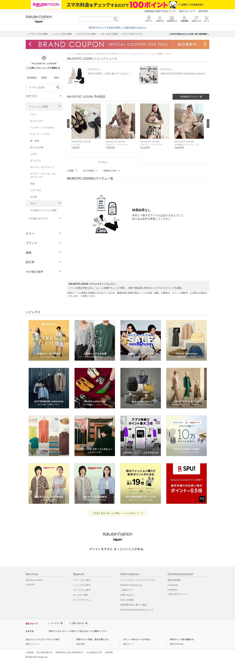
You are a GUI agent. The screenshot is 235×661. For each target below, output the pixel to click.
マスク (33, 203)
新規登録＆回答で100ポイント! (160, 11)
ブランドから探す (82, 580)
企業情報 (30, 652)
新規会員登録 (174, 580)
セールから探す (80, 594)
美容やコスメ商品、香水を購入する (92, 639)
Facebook (173, 585)
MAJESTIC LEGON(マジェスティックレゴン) (119, 53)
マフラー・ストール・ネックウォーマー (43, 175)
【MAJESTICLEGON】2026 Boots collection (182, 73)
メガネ (33, 153)
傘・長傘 (34, 140)
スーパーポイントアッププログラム (138, 580)
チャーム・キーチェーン (42, 167)
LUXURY (30, 584)
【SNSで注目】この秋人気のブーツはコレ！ (109, 73)
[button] (87, 129)
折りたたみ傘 (36, 147)
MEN (44, 77)
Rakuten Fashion (85, 53)
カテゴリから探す (82, 590)
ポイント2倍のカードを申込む (137, 639)
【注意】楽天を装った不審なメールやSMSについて (117, 513)
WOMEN (32, 77)
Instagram (173, 589)
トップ (70, 53)
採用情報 (109, 652)
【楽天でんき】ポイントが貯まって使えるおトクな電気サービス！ (78, 631)
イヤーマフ (35, 190)
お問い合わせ (126, 594)
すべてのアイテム (82, 599)
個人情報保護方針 (45, 652)
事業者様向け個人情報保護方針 (69, 652)
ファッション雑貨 (38, 106)
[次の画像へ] (208, 123)
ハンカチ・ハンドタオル (42, 127)
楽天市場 (203, 11)
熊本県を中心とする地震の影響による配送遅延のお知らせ (117, 27)
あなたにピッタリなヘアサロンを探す (43, 639)
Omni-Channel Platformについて (136, 609)
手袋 (32, 183)
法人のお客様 (126, 599)
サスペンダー (36, 120)
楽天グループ (186, 11)
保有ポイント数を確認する (182, 639)
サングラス (35, 160)
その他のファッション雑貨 (43, 210)
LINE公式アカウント (178, 594)
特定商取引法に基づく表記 (133, 604)
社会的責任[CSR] (94, 652)
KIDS (56, 77)
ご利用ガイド (126, 590)
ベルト (33, 114)
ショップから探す (82, 585)
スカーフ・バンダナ (40, 134)
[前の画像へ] (68, 123)
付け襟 (33, 196)
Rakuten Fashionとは (131, 585)
